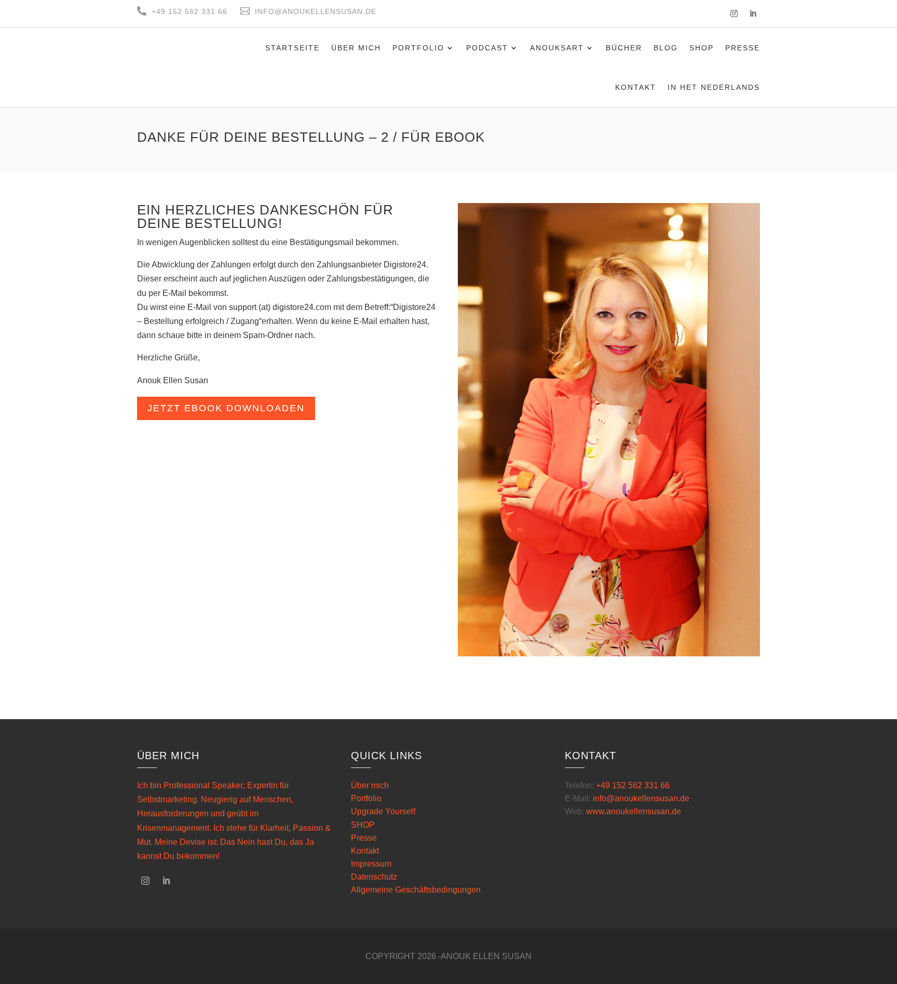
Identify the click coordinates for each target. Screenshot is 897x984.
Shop (701, 48)
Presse (742, 48)
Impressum (371, 863)
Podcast (487, 48)
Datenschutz (374, 876)
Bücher (624, 48)
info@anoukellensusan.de (641, 798)
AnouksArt (557, 48)
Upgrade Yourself (383, 811)
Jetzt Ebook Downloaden (226, 408)
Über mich (356, 48)
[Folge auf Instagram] (734, 13)
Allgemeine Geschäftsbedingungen (416, 889)
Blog (666, 48)
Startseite (292, 48)
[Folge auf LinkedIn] (752, 13)
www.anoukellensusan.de (633, 811)
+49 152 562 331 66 (633, 785)
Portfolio (418, 48)
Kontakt (635, 87)
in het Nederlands (714, 87)
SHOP (363, 824)
